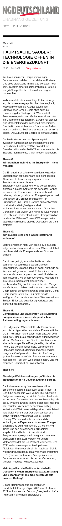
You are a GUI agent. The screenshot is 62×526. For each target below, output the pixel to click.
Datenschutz (23, 518)
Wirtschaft (8, 43)
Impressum (8, 518)
